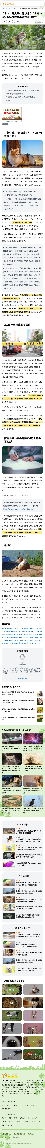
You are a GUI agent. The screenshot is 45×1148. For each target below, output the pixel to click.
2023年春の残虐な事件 (14, 93)
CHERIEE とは (6, 1134)
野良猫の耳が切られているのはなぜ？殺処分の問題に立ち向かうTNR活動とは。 (22, 640)
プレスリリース (7, 1125)
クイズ (33, 1121)
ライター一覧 (6, 1137)
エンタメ (25, 1121)
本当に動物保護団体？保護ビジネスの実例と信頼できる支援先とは (22, 637)
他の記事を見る (22, 678)
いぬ (9, 8)
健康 (10, 1118)
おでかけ (11, 1121)
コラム (14, 8)
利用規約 (31, 1134)
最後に (8, 100)
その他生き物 (6, 1109)
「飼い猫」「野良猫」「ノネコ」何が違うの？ (22, 90)
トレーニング (32, 1118)
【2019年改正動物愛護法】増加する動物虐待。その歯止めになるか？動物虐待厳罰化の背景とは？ (22, 631)
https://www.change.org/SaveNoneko (18, 509)
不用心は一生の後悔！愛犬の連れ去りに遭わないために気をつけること (22, 643)
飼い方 (4, 1118)
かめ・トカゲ (35, 1105)
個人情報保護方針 (19, 1134)
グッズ (4, 1121)
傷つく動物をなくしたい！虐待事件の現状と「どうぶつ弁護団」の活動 (22, 628)
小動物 (15, 1105)
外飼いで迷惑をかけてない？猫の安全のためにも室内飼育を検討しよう (22, 634)
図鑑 (18, 1121)
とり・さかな (23, 1105)
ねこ (10, 21)
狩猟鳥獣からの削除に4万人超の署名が (20, 97)
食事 (15, 1118)
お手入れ (22, 1118)
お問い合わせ (17, 1137)
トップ (3, 8)
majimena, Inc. (28, 1143)
